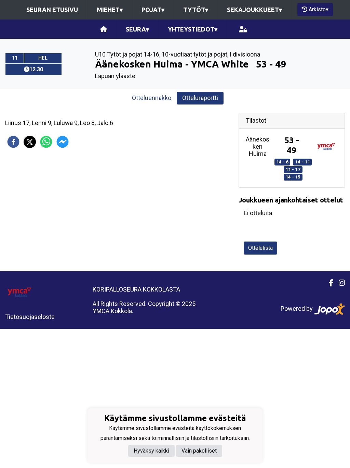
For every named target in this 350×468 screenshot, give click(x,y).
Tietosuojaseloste (30, 316)
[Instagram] (339, 283)
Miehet (110, 9)
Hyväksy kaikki (151, 450)
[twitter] (30, 142)
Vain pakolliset (199, 450)
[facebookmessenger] (62, 142)
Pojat (153, 9)
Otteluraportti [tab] (200, 97)
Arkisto (318, 9)
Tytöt (195, 9)
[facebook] (13, 142)
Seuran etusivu (52, 9)
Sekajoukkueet (254, 9)
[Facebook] (328, 283)
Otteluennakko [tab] (151, 97)
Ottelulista (260, 248)
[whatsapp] (46, 142)
